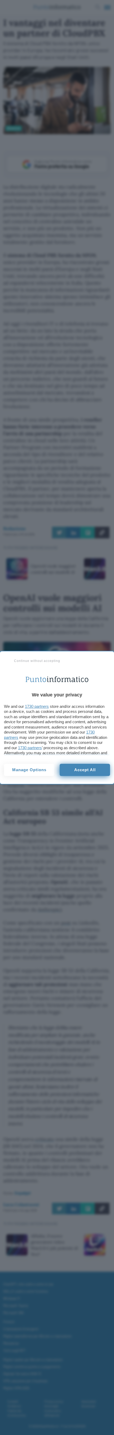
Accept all (85, 769)
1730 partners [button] (37, 706)
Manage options (29, 769)
